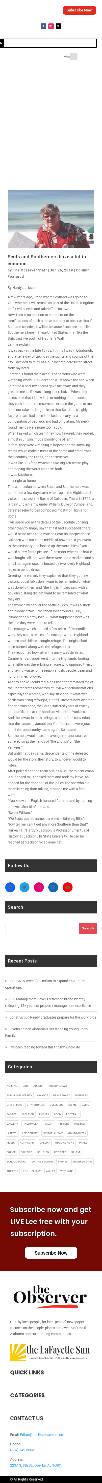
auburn (38, 1086)
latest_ (12, 1133)
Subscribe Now (51, 1253)
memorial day (53, 1133)
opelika (45, 1142)
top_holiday (32, 1171)
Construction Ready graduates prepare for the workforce (52, 1017)
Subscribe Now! (80, 10)
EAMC (85, 1104)
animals (13, 1086)
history (64, 1123)
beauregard (61, 1095)
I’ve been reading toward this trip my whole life (44, 1047)
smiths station (42, 1161)
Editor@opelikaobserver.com (42, 1435)
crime (72, 1104)
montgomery (77, 1133)
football (72, 1114)
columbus (56, 1104)
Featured (16, 276)
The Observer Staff (30, 270)
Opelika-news (64, 1142)
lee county (30, 1133)
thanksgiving (82, 1161)
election (28, 1114)
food (57, 1114)
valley (50, 1171)
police (11, 1152)
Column (83, 270)
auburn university (19, 1095)
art (25, 1086)
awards (42, 1095)
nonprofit (27, 1142)
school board (16, 1161)
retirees (60, 1152)
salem (75, 1152)
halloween (31, 1123)
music (11, 1142)
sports (63, 1161)
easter (12, 1114)
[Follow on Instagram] (51, 26)
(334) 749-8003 (22, 1450)
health (48, 1123)
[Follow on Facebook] (43, 26)
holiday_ (80, 1123)
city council (36, 1104)
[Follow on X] (58, 26)
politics (26, 1152)
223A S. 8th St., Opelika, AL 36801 (36, 1465)
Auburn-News (58, 1086)
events (44, 1114)
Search (88, 928)
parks (83, 1142)
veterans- (67, 1171)
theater (12, 1171)
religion (43, 1152)
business (81, 1095)
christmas (14, 1104)
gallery (12, 1123)
